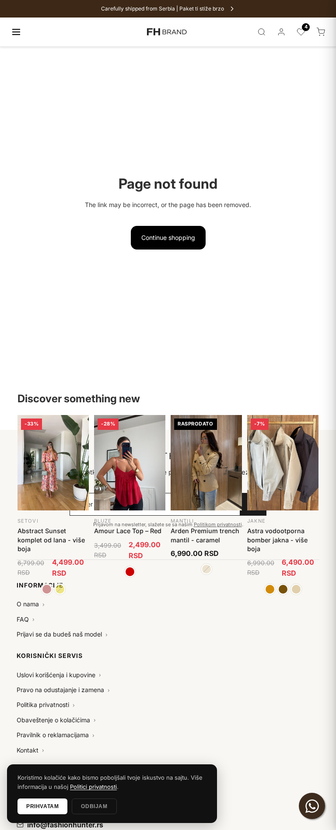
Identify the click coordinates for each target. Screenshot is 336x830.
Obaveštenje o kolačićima (56, 720)
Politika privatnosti (46, 704)
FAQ (26, 619)
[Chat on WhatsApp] (312, 806)
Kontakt (30, 750)
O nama (31, 604)
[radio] (47, 589)
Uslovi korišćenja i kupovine (59, 675)
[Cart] (320, 32)
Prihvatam (42, 806)
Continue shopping (168, 237)
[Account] (281, 32)
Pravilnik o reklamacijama (55, 735)
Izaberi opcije (53, 425)
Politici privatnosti (93, 786)
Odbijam (94, 806)
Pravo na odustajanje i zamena (63, 689)
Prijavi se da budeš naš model (62, 634)
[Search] (261, 32)
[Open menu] (16, 32)
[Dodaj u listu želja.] (77, 422)
